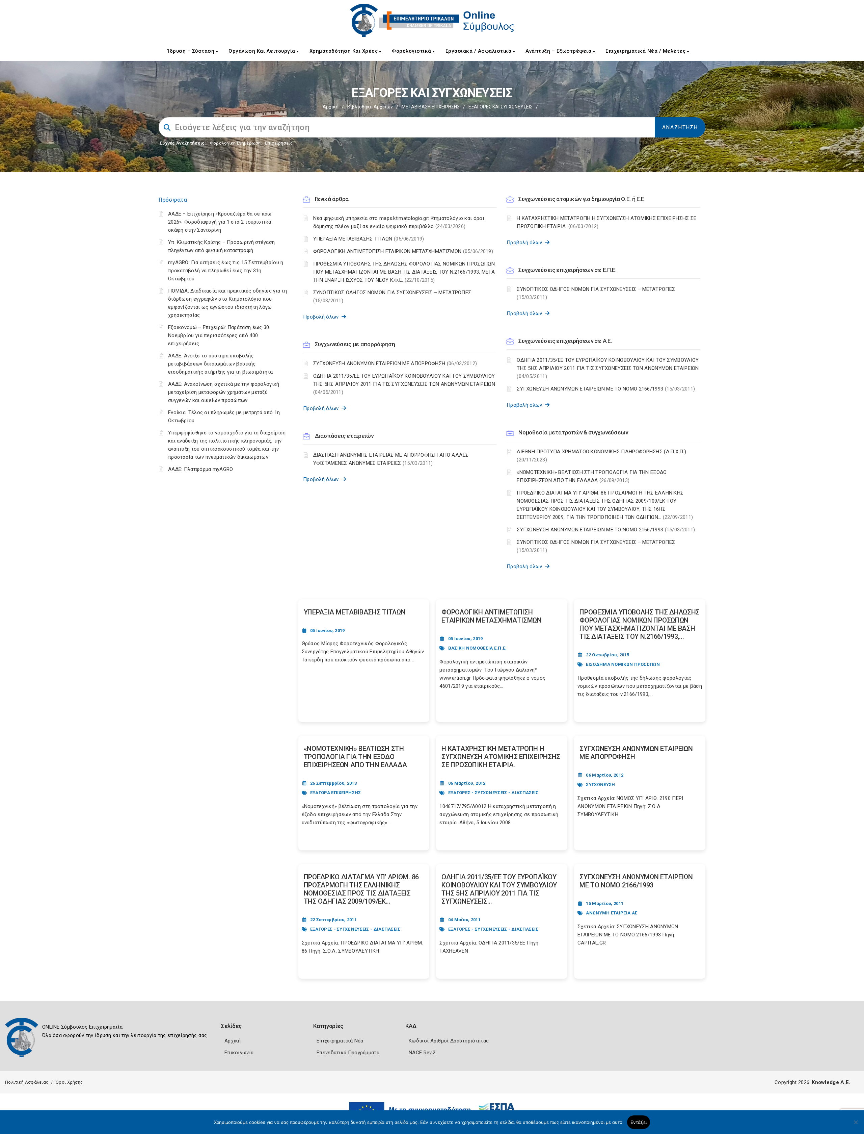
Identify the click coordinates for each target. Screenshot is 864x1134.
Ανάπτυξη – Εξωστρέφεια (559, 51)
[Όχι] (855, 1125)
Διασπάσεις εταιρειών (344, 435)
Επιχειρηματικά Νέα (340, 1041)
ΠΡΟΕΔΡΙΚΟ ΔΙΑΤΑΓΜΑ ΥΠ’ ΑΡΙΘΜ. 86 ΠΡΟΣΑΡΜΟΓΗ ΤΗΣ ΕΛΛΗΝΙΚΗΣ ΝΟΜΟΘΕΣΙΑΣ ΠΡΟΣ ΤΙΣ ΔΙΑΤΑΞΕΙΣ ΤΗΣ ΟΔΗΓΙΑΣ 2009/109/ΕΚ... (361, 889)
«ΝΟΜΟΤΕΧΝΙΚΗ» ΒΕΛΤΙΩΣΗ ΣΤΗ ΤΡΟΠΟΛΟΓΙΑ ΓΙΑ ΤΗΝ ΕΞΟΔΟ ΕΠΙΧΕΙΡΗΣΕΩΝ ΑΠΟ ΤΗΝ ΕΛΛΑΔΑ (592, 476)
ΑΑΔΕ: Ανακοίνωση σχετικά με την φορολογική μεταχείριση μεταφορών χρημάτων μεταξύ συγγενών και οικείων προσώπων (223, 392)
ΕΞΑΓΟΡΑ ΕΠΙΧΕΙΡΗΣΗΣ (335, 792)
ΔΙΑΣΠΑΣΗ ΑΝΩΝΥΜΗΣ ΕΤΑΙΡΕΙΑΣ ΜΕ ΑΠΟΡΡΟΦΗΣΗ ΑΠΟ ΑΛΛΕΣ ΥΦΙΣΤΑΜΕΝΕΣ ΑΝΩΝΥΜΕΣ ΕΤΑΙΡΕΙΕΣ (391, 459)
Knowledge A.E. (831, 1082)
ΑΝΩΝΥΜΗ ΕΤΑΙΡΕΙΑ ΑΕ (611, 912)
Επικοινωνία (238, 1053)
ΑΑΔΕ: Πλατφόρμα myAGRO (200, 469)
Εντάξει (638, 1122)
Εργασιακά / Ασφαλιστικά (479, 51)
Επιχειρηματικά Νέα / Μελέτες (646, 51)
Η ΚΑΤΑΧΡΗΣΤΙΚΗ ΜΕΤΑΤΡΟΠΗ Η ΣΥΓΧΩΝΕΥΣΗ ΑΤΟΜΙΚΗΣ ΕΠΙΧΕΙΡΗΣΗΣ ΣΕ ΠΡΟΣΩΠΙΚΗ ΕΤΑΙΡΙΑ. (606, 222)
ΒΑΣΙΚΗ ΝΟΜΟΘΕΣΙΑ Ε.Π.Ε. (477, 648)
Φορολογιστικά (412, 51)
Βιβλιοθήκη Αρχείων (370, 106)
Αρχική (331, 106)
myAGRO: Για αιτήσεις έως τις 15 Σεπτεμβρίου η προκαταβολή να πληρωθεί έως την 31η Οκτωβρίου (226, 270)
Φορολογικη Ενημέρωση (235, 143)
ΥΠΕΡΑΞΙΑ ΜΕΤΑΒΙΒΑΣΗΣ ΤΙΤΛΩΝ (368, 239)
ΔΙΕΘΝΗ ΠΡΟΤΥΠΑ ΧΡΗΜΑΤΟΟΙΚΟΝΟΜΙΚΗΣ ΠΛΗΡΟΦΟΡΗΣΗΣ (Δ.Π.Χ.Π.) (601, 456)
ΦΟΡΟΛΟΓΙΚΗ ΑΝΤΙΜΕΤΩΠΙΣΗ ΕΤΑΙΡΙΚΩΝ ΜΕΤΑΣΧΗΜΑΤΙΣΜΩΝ (403, 251)
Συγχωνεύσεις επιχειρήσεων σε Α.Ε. (565, 340)
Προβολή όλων (322, 317)
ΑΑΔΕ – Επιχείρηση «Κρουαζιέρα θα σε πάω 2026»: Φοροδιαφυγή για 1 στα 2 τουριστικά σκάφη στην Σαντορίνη (220, 222)
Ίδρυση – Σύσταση (192, 51)
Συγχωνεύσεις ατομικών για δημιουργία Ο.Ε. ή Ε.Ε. (582, 199)
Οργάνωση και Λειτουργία (262, 51)
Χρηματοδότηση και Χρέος (344, 51)
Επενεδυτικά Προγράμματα (348, 1053)
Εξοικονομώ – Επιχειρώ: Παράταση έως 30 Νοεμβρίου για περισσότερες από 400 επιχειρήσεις (218, 335)
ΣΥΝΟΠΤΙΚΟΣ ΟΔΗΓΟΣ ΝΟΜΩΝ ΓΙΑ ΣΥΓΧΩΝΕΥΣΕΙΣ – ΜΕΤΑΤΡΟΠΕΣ (392, 296)
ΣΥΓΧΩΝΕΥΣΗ (600, 784)
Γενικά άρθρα (332, 199)
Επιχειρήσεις (279, 143)
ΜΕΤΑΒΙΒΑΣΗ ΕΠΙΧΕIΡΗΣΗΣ (431, 106)
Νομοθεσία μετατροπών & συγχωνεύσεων (573, 432)
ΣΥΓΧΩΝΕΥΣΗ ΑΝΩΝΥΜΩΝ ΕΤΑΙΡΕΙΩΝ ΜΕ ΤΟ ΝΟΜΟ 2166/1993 (606, 389)
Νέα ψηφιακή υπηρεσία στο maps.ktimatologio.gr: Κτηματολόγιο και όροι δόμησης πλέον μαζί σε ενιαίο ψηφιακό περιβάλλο (398, 222)
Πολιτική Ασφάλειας (26, 1082)
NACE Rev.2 (422, 1053)
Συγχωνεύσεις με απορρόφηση (355, 344)
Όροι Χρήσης (69, 1082)
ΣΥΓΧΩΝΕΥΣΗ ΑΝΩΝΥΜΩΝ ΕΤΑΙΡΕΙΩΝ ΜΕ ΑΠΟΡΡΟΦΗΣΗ (395, 363)
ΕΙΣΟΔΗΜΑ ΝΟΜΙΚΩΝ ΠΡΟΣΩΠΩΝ (623, 664)
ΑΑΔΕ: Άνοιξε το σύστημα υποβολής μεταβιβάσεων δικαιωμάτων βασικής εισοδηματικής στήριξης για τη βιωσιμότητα (220, 364)
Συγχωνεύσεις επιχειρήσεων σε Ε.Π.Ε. (567, 270)
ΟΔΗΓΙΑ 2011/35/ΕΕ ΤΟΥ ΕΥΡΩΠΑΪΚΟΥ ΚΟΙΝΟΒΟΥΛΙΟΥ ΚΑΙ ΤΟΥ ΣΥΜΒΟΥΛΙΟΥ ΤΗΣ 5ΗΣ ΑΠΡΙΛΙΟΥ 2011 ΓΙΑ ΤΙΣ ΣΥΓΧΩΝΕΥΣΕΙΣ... (499, 889)
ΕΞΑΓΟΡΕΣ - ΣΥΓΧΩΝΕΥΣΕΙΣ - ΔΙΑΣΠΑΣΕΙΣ (493, 792)
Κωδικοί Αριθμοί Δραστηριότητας (449, 1041)
